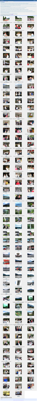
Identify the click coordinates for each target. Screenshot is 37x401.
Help (36, 0)
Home (4, 1)
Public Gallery (34, 0)
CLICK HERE (12, 14)
